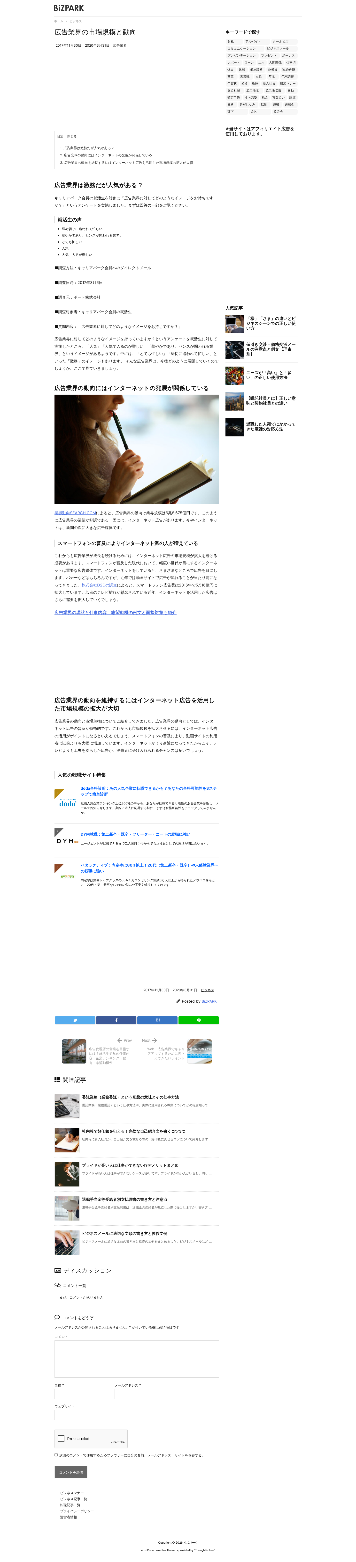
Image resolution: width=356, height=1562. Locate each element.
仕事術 (291, 62)
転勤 (264, 104)
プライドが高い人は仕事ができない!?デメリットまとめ (130, 1165)
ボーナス (288, 55)
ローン (249, 62)
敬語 (255, 83)
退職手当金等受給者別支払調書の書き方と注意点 (124, 1199)
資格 (230, 104)
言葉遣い (278, 97)
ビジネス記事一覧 (73, 1499)
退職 (276, 104)
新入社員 (269, 83)
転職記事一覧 (70, 1505)
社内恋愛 (250, 97)
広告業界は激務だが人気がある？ (87, 148)
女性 (259, 76)
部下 (230, 111)
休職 (242, 69)
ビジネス (76, 21)
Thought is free (204, 1550)
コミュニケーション (241, 48)
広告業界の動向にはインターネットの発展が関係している (106, 155)
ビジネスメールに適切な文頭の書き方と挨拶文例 (124, 1233)
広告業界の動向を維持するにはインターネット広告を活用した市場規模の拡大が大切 (126, 162)
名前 (59, 1385)
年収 (272, 76)
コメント (61, 1337)
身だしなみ (247, 104)
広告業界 (120, 45)
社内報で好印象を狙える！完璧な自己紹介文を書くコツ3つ (134, 1131)
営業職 (244, 76)
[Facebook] (116, 1020)
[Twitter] (75, 1020)
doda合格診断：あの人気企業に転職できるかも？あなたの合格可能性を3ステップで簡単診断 (149, 791)
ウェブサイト (64, 1406)
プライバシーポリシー (77, 1511)
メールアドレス (128, 1385)
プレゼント (269, 55)
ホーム (58, 21)
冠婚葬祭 (288, 69)
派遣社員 (233, 90)
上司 (261, 62)
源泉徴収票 (273, 90)
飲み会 (278, 111)
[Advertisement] (136, 94)
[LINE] (198, 1020)
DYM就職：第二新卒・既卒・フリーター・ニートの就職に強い (136, 834)
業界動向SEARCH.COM (75, 512)
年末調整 (287, 76)
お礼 (230, 41)
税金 (265, 97)
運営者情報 (68, 1517)
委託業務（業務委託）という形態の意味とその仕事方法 (130, 1097)
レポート (233, 62)
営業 (230, 76)
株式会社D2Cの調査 (99, 585)
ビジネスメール (278, 48)
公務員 (272, 69)
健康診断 (256, 69)
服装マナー (288, 83)
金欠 (254, 111)
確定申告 (233, 97)
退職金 (289, 104)
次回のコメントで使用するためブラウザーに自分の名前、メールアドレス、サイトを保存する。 (132, 1455)
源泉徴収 (252, 90)
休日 (230, 69)
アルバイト (253, 41)
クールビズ (280, 41)
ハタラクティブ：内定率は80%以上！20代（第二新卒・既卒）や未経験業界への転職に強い (149, 868)
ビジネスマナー (72, 1493)
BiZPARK (209, 1001)
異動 (290, 90)
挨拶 (244, 83)
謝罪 (292, 97)
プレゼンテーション (241, 55)
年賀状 (232, 83)
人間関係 (275, 62)
